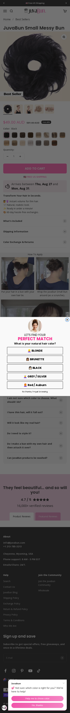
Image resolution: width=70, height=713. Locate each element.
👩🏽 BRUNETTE (35, 359)
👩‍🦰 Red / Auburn (35, 385)
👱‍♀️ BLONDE (35, 351)
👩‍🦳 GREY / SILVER (35, 376)
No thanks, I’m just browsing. (35, 392)
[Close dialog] (67, 320)
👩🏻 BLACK (35, 368)
